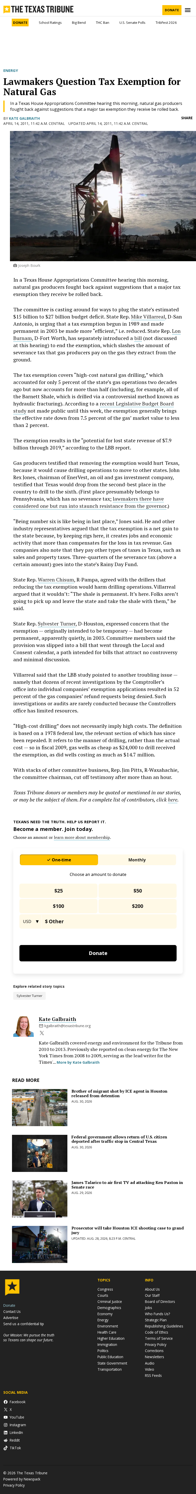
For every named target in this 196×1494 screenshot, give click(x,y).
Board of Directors (160, 1301)
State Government (112, 1363)
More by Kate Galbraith (78, 1062)
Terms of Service (159, 1338)
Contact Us (12, 1311)
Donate (172, 10)
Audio (149, 1363)
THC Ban (102, 22)
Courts (102, 1295)
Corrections (154, 1350)
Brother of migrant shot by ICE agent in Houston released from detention (119, 1093)
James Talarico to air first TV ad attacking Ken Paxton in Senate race (127, 1185)
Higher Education (111, 1338)
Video (149, 1369)
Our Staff (152, 1295)
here (172, 799)
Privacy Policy (155, 1344)
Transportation (109, 1369)
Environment (107, 1326)
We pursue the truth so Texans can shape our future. (28, 1337)
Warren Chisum (56, 579)
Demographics (109, 1307)
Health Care (106, 1332)
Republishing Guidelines (164, 1326)
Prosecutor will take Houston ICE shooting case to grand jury (127, 1230)
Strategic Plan (156, 1319)
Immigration (107, 1344)
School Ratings (50, 22)
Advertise (10, 1317)
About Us (152, 1289)
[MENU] (188, 10)
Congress (105, 1289)
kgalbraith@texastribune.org (67, 1025)
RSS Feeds (153, 1375)
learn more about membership (82, 837)
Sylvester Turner (57, 623)
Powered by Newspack (21, 1479)
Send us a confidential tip (23, 1323)
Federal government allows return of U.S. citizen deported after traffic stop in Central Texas (119, 1139)
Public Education (110, 1356)
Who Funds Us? (157, 1313)
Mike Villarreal (148, 316)
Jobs (148, 1307)
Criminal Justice (109, 1301)
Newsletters (154, 1356)
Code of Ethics (156, 1332)
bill (138, 338)
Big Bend (79, 22)
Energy (10, 70)
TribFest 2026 (166, 22)
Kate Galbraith (24, 118)
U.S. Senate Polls (132, 22)
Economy (105, 1313)
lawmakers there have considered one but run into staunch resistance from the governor (89, 502)
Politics (102, 1350)
